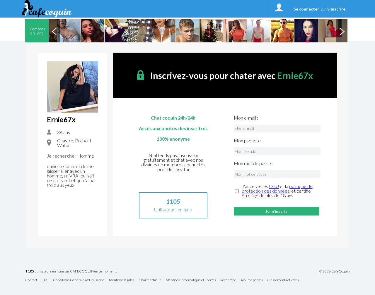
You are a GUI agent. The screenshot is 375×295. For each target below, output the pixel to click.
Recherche (228, 280)
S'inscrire (336, 8)
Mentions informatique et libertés (191, 280)
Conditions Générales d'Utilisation (79, 280)
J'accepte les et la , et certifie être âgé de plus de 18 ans (277, 191)
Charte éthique (150, 280)
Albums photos (252, 280)
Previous (54, 30)
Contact (31, 280)
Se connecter (306, 8)
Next (341, 30)
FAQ (45, 280)
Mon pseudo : (247, 140)
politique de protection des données (277, 188)
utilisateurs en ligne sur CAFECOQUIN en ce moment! (71, 271)
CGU (274, 186)
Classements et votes (283, 280)
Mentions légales (121, 280)
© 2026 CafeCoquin (334, 271)
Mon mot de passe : (253, 163)
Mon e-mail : (246, 117)
